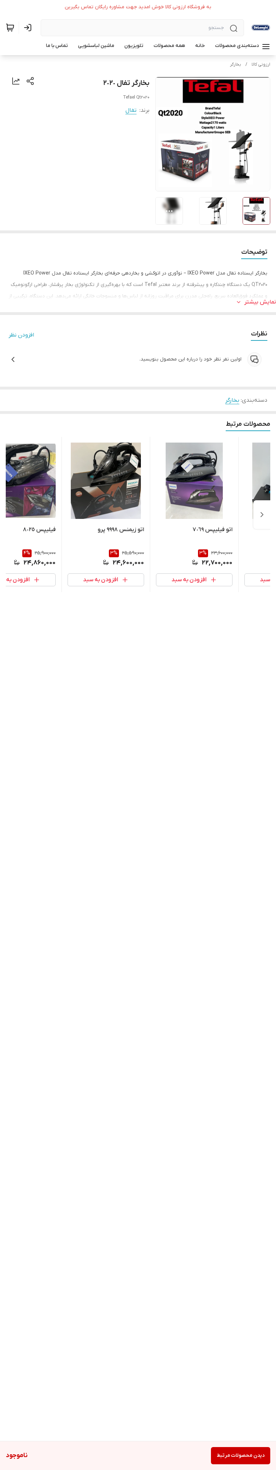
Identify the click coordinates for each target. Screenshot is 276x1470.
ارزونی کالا (261, 64)
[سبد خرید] (10, 27)
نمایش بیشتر (260, 302)
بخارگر (235, 64)
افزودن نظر (21, 335)
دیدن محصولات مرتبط (240, 1455)
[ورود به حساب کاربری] (29, 27)
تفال (131, 110)
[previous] (262, 514)
